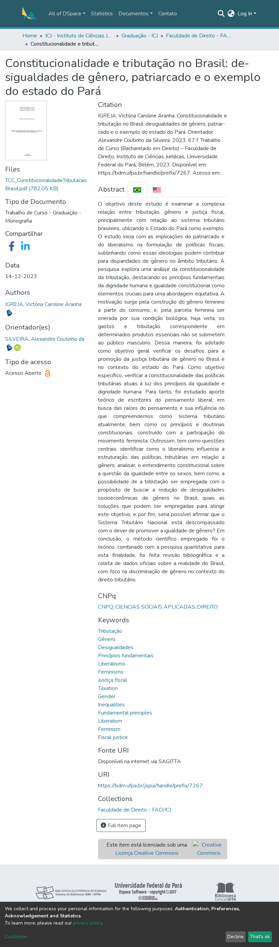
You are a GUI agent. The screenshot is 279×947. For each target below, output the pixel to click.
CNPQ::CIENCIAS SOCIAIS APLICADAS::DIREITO (158, 607)
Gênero (106, 639)
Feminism (109, 729)
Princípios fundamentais (125, 655)
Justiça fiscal (112, 680)
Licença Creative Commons (147, 853)
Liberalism (110, 721)
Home (29, 35)
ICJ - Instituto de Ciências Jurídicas (79, 35)
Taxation (108, 688)
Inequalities (111, 704)
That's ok (260, 936)
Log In (244, 13)
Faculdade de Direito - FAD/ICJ (200, 35)
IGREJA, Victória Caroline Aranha (43, 304)
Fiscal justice (113, 737)
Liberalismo (111, 664)
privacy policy (87, 923)
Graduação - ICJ (139, 35)
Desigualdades (115, 647)
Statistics (102, 13)
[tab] (137, 189)
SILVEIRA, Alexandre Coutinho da (44, 339)
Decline (235, 936)
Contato (167, 13)
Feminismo (111, 672)
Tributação (110, 631)
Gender (106, 696)
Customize (16, 936)
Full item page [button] (123, 825)
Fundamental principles (125, 713)
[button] (231, 14)
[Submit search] (221, 14)
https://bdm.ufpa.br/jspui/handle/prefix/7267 (150, 785)
